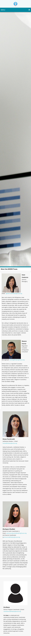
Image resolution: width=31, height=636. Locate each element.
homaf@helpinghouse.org (10, 443)
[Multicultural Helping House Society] (15, 4)
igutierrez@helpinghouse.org (14, 293)
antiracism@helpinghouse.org (11, 537)
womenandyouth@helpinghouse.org (16, 533)
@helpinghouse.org (19, 360)
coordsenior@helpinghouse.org (12, 611)
